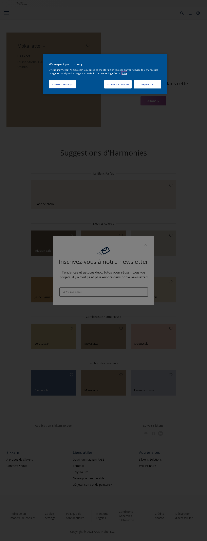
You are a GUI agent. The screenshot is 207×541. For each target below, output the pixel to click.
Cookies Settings (62, 84)
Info (124, 73)
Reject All (147, 84)
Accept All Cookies (118, 84)
